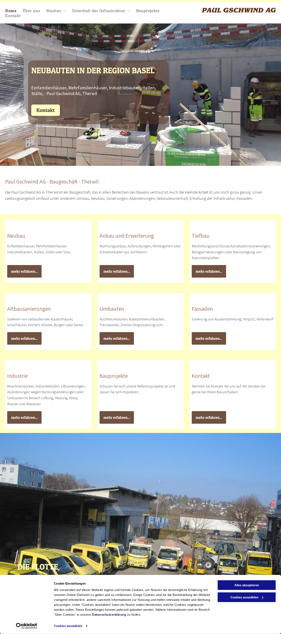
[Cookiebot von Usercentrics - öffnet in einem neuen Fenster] (27, 626)
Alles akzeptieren (246, 585)
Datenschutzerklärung (109, 614)
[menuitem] (14, 10)
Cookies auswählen (68, 626)
